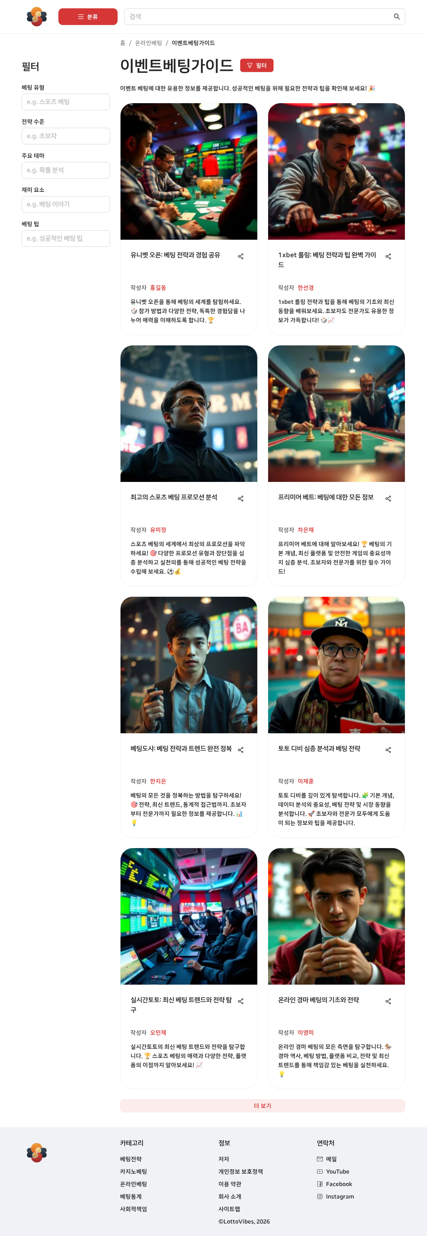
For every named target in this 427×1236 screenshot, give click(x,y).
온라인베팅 (148, 43)
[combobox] (260, 17)
